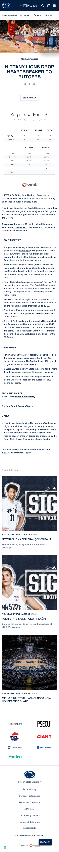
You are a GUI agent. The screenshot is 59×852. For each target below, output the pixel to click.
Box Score (28, 98)
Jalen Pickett (20, 228)
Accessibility (29, 828)
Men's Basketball (11, 535)
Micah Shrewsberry (25, 397)
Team (36, 15)
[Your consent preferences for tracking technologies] (5, 847)
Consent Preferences (29, 796)
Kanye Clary (31, 268)
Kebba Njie (24, 251)
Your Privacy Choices (29, 816)
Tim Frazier (31, 361)
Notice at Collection (30, 822)
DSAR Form (29, 809)
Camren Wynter (9, 224)
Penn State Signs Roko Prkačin (24, 619)
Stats (48, 15)
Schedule (25, 15)
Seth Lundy (18, 321)
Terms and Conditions (29, 803)
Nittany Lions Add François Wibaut (26, 539)
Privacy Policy (29, 790)
